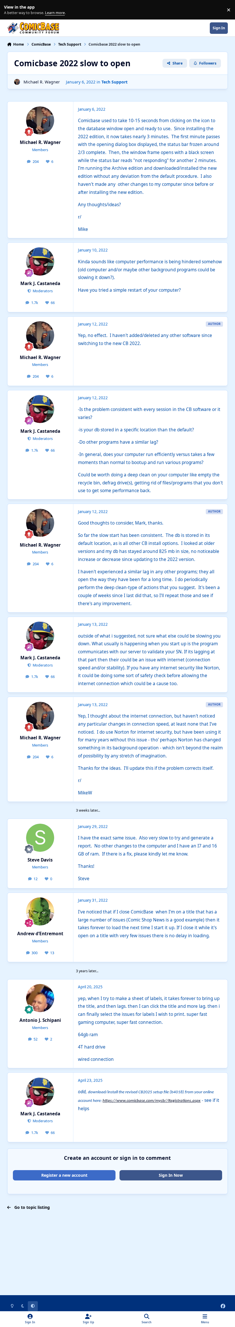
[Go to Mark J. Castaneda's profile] (40, 261)
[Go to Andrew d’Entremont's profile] (40, 911)
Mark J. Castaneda (40, 283)
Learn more (11, 10)
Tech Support (114, 82)
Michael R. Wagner (41, 82)
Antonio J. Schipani (40, 1020)
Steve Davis (40, 860)
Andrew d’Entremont (40, 934)
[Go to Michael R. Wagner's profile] (17, 82)
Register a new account (64, 1175)
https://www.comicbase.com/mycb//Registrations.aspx (152, 1101)
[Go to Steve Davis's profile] (40, 838)
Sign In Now (171, 1175)
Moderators (42, 291)
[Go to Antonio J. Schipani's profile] (40, 998)
